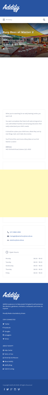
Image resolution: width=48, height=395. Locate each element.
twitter (7, 389)
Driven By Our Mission (11, 358)
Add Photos (9, 49)
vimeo (19, 389)
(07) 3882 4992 (15, 232)
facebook (4, 389)
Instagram (8, 335)
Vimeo (7, 339)
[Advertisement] (24, 84)
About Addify (9, 361)
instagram (15, 389)
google (11, 389)
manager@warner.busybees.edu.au (21, 236)
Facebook (7, 328)
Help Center (8, 350)
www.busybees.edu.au (17, 240)
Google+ (7, 331)
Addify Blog (8, 365)
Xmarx (23, 313)
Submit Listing (9, 369)
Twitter (7, 324)
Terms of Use (8, 354)
